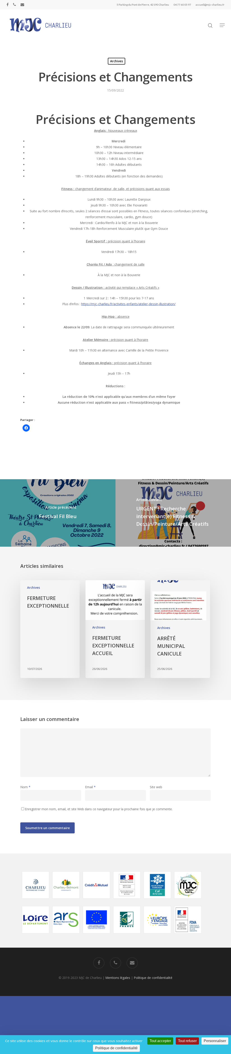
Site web (156, 787)
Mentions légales (117, 978)
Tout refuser (187, 1041)
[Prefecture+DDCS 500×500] (127, 901)
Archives (116, 61)
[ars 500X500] (66, 935)
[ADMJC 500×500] (188, 901)
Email (90, 787)
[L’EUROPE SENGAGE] (157, 935)
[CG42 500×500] (35, 935)
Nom (25, 787)
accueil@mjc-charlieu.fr (210, 4)
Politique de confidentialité (153, 978)
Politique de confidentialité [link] (116, 1048)
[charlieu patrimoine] (35, 901)
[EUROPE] (96, 935)
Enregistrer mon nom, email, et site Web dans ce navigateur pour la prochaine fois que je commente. (99, 809)
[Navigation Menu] (222, 25)
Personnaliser (215, 1041)
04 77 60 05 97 (182, 4)
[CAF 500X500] (157, 901)
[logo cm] (96, 901)
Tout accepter (160, 1041)
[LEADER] (127, 935)
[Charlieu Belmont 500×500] (66, 901)
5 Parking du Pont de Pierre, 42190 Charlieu (143, 4)
